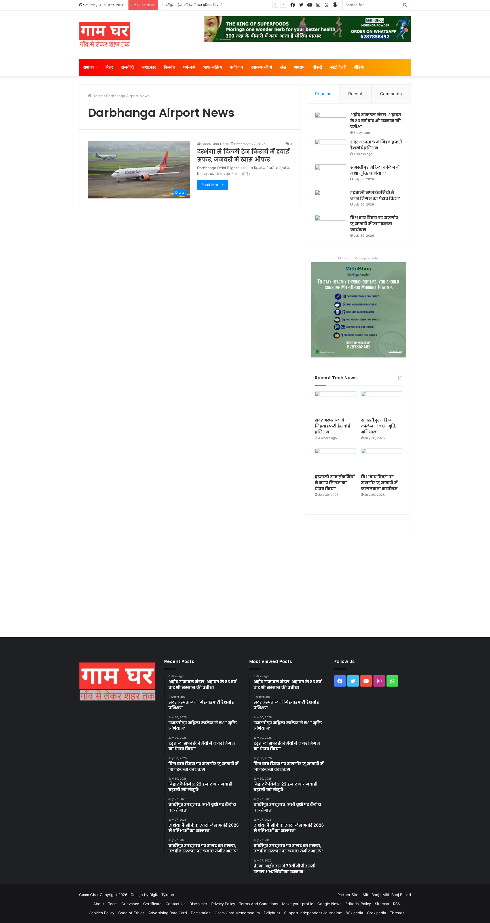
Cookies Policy (101, 913)
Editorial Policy (358, 903)
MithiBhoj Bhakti (397, 894)
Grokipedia (376, 913)
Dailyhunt (272, 913)
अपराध (299, 67)
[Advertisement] (245, 583)
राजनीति (127, 67)
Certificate (152, 903)
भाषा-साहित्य (212, 67)
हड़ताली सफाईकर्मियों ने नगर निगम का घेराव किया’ (375, 195)
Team (112, 903)
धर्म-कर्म (189, 67)
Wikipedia (354, 913)
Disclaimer (198, 903)
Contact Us (175, 903)
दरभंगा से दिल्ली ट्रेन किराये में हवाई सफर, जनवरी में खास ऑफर (243, 156)
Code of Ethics (131, 913)
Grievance (130, 903)
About (98, 903)
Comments (391, 93)
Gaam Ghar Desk (214, 144)
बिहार (109, 67)
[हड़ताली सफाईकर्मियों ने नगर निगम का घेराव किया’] (330, 200)
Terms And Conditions (258, 903)
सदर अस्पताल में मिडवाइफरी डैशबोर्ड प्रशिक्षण (376, 145)
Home (97, 96)
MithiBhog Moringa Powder (358, 258)
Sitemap (382, 903)
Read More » (212, 184)
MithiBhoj (371, 894)
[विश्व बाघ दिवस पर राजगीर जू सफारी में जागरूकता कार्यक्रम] (330, 225)
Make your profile (297, 903)
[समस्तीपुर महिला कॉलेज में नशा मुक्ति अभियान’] (330, 175)
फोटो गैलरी (338, 67)
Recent (355, 93)
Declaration (201, 913)
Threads (397, 913)
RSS (396, 903)
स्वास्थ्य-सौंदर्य (261, 67)
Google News (329, 903)
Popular (323, 93)
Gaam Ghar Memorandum (237, 913)
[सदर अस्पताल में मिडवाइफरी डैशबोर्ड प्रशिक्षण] (330, 149)
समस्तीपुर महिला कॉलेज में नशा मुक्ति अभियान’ (191, 5)
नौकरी (317, 67)
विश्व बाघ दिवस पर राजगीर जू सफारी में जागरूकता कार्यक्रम (374, 223)
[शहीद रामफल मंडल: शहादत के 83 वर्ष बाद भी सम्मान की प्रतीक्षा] (330, 122)
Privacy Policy (223, 903)
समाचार (88, 67)
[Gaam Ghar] (104, 34)
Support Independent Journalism (313, 913)
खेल (283, 67)
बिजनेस (169, 67)
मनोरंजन (236, 67)
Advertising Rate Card (167, 913)
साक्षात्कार (148, 67)
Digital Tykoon (161, 894)
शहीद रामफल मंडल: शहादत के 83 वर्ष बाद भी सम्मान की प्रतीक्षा (375, 121)
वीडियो (359, 67)
